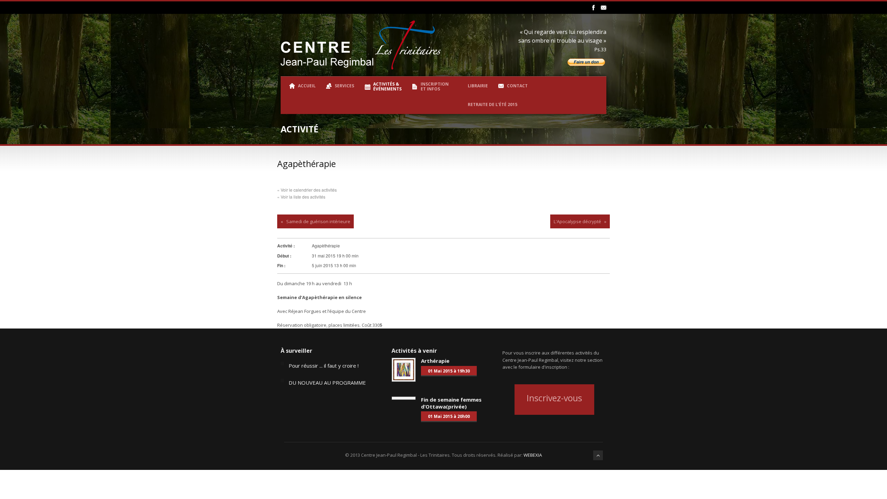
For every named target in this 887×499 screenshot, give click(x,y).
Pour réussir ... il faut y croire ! (324, 365)
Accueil (307, 86)
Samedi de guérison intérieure (318, 221)
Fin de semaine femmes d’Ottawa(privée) (451, 403)
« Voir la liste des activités (301, 197)
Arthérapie (435, 360)
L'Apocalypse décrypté (577, 221)
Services (344, 86)
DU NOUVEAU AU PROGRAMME (327, 382)
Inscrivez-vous (554, 398)
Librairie (478, 86)
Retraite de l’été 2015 (492, 104)
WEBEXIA (533, 455)
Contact (517, 86)
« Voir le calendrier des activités (307, 190)
